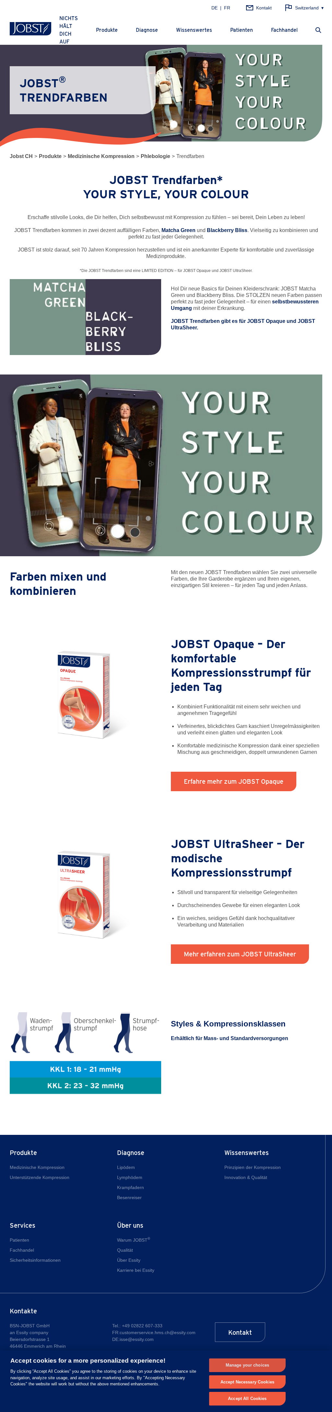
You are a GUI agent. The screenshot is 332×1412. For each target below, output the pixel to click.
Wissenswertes (194, 30)
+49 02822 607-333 (142, 1325)
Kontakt (240, 1332)
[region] (166, 1381)
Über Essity (128, 1260)
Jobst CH (21, 156)
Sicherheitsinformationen (35, 1260)
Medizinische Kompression (101, 156)
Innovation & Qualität (245, 1177)
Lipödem (126, 1167)
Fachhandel (284, 30)
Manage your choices (247, 1365)
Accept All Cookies (247, 1398)
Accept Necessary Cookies (247, 1382)
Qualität (125, 1250)
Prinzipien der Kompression (252, 1167)
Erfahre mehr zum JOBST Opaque (233, 781)
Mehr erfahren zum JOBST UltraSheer (240, 954)
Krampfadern (130, 1187)
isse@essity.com (137, 1339)
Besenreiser (129, 1197)
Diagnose (147, 30)
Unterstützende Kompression (39, 1177)
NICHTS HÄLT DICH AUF (68, 30)
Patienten (241, 30)
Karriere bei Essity (135, 1270)
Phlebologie (155, 156)
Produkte (107, 30)
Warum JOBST (133, 1240)
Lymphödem (129, 1177)
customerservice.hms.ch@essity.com (158, 1332)
